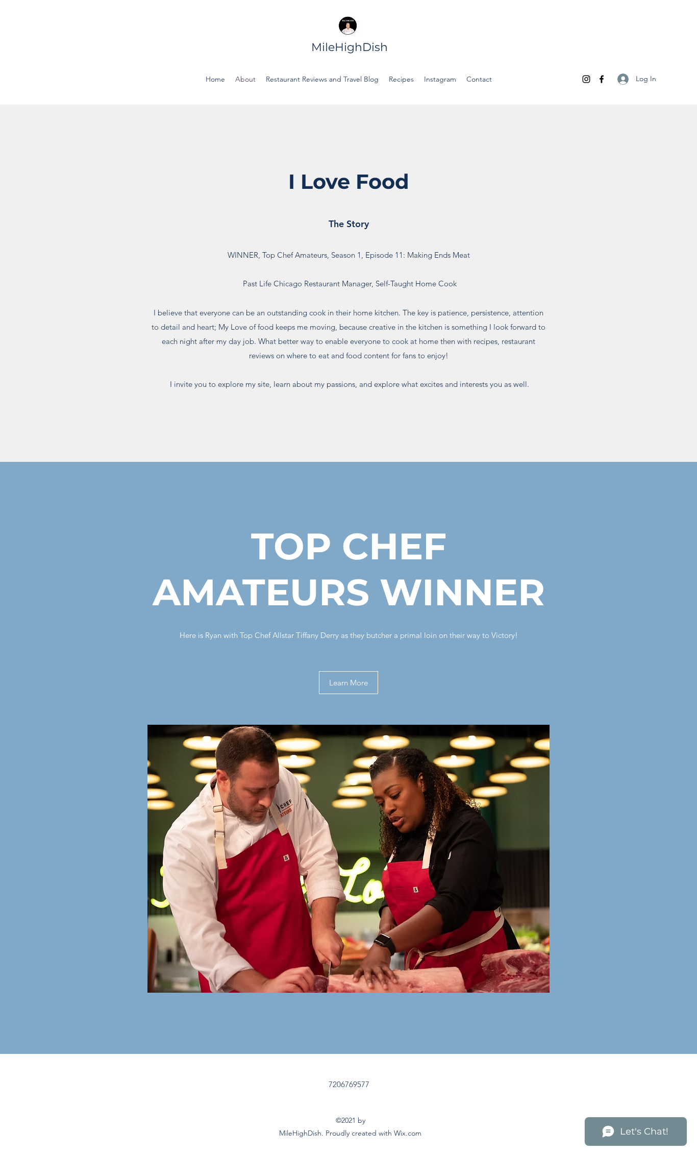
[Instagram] (586, 79)
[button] (348, 682)
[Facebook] (601, 79)
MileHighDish (349, 47)
